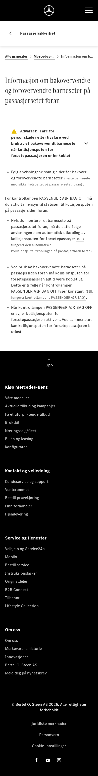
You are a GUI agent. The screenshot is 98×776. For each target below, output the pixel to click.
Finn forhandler (18, 506)
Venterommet (17, 489)
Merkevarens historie (23, 648)
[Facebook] (36, 760)
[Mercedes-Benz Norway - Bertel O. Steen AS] (49, 10)
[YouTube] (48, 760)
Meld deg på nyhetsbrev (26, 673)
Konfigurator (16, 447)
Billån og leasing (19, 438)
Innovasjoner (16, 657)
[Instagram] (59, 760)
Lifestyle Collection (22, 605)
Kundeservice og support (26, 481)
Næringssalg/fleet (20, 430)
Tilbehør (12, 597)
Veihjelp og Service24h (25, 548)
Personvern (49, 734)
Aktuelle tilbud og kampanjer (30, 406)
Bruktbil (12, 422)
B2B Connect (16, 589)
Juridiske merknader (49, 723)
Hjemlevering (16, 514)
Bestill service (17, 565)
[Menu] (88, 10)
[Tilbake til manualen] (12, 33)
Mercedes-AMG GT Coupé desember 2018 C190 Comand (44, 56)
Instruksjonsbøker (21, 573)
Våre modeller (17, 398)
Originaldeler (16, 581)
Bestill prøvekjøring (22, 497)
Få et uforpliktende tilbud (27, 414)
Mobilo (11, 556)
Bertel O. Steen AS (21, 665)
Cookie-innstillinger (49, 745)
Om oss (11, 640)
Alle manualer (16, 56)
